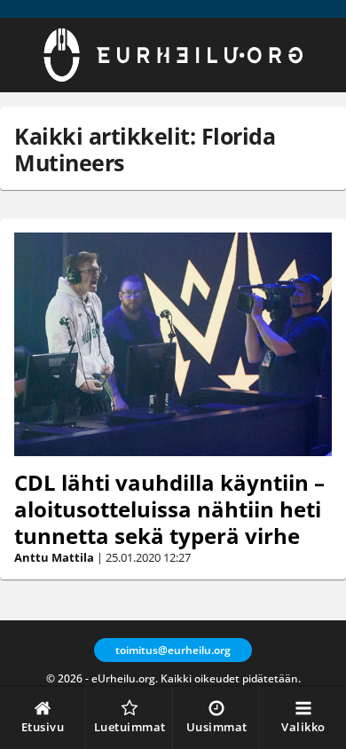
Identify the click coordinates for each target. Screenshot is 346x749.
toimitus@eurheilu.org (173, 650)
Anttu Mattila (54, 557)
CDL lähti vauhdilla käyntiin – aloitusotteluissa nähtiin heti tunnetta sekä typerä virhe (169, 509)
